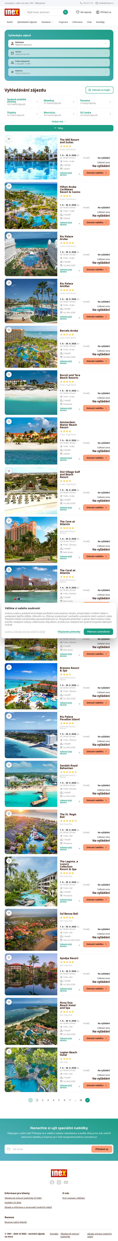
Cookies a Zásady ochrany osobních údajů (25, 631)
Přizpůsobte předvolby (69, 631)
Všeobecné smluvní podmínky (70, 1235)
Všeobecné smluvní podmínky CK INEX (23, 1198)
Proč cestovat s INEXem (73, 1198)
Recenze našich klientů (16, 1222)
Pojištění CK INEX (13, 1202)
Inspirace (63, 22)
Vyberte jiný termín (66, 174)
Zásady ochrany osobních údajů (99, 1235)
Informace (77, 22)
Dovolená (46, 22)
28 (81, 1100)
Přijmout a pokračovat (98, 631)
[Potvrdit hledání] (65, 12)
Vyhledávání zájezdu (27, 22)
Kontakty (100, 22)
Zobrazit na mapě (101, 90)
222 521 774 (88, 3)
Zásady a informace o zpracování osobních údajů (28, 1207)
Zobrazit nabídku (94, 172)
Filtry (60, 128)
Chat (89, 22)
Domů (10, 22)
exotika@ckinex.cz (106, 3)
